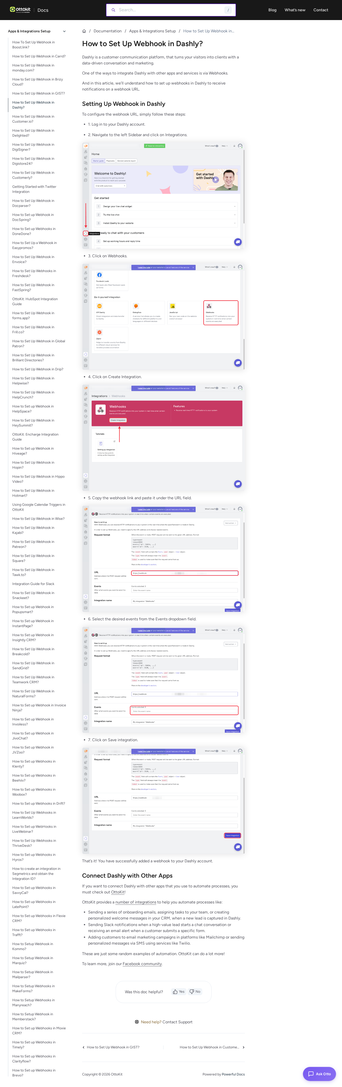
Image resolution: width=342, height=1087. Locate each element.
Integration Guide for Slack (33, 584)
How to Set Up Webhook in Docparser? (33, 203)
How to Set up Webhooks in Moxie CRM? (39, 1030)
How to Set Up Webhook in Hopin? (33, 465)
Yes (182, 991)
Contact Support (177, 1022)
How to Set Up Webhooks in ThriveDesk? (34, 843)
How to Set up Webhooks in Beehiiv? (34, 778)
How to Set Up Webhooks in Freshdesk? (34, 273)
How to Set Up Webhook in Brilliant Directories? (33, 357)
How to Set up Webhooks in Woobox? (34, 792)
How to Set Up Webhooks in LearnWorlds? (34, 815)
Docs (43, 10)
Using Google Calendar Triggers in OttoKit (38, 507)
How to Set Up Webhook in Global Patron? (38, 343)
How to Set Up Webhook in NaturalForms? (33, 693)
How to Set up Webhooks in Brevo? (34, 1072)
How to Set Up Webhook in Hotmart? (33, 493)
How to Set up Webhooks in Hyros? (34, 857)
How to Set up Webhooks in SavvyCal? (34, 890)
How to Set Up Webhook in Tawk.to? (33, 572)
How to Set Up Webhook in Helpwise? (33, 380)
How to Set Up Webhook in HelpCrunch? (33, 394)
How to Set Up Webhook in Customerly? (33, 175)
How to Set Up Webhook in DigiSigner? (33, 147)
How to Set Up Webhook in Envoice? (33, 259)
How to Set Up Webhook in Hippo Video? (38, 479)
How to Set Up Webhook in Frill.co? (33, 329)
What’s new (295, 10)
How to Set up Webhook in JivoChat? (33, 735)
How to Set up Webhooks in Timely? (34, 1044)
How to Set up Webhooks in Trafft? (34, 932)
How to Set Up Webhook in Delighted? (33, 133)
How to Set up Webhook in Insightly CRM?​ (33, 637)
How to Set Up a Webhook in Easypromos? (34, 245)
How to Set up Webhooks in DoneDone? (34, 231)
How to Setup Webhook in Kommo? (32, 946)
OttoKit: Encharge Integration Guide (35, 437)
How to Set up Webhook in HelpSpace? (33, 408)
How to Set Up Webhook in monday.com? (33, 67)
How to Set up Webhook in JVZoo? (33, 750)
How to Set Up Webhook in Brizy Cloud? (37, 82)
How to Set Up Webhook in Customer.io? (33, 119)
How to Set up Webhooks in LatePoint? (34, 904)
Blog (272, 10)
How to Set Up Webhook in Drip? (37, 369)
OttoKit (117, 892)
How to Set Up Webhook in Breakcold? (33, 651)
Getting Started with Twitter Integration (34, 189)
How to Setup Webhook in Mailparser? (32, 974)
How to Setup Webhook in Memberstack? (32, 1016)
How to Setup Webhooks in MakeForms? (33, 988)
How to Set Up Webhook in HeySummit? (33, 423)
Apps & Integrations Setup (152, 31)
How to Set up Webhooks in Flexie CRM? (39, 918)
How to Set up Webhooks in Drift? (38, 803)
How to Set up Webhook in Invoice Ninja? (39, 707)
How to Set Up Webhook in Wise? (38, 519)
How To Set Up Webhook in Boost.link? (33, 44)
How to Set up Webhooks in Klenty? (34, 764)
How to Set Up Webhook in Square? (33, 558)
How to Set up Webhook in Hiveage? (33, 451)
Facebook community (142, 963)
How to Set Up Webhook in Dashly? (33, 105)
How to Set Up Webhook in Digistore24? (33, 161)
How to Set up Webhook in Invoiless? (33, 721)
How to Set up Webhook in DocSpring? (33, 217)
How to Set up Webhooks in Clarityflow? (34, 1058)
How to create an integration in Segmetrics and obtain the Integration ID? (36, 874)
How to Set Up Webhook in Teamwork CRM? (33, 679)
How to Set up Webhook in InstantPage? (33, 623)
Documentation (108, 31)
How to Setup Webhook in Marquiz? (32, 960)
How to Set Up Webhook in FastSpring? (33, 287)
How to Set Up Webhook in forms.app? (33, 315)
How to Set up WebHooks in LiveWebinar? (34, 829)
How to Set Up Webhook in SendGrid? (33, 665)
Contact (320, 10)
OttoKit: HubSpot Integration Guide (35, 301)
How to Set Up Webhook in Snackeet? (33, 595)
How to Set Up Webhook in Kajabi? (33, 530)
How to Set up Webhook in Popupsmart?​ (33, 609)
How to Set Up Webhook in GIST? (38, 93)
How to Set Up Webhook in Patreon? (33, 544)
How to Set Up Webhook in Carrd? (39, 56)
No (198, 991)
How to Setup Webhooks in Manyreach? (33, 1002)
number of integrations (135, 902)
